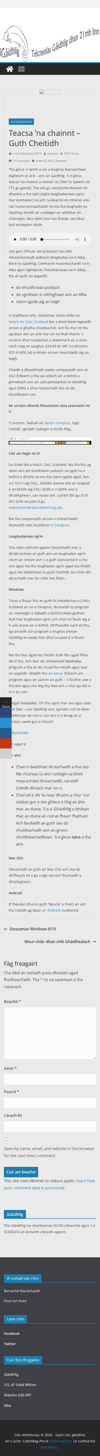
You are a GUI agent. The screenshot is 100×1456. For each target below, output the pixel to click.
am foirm (16, 483)
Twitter (10, 1343)
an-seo (53, 673)
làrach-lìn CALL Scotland (28, 321)
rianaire (52, 153)
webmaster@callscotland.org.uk (35, 507)
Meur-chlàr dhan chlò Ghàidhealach (57, 941)
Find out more (15, 1301)
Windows (61, 161)
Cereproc (61, 525)
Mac (51, 161)
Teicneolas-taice (21, 121)
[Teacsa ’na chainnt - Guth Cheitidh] (50, 440)
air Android (51, 910)
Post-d (11, 1091)
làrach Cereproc (57, 423)
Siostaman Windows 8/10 (33, 929)
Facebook (12, 1333)
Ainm (10, 1068)
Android (41, 161)
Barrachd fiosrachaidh (22, 1291)
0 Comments (21, 161)
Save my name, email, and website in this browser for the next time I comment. (49, 1152)
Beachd (12, 1001)
